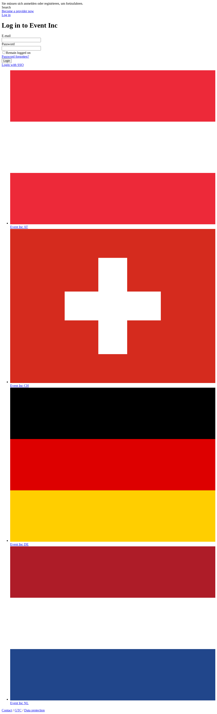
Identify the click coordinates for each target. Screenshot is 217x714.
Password (8, 44)
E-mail (6, 36)
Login (6, 60)
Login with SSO (13, 65)
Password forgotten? (15, 56)
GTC (18, 710)
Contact (7, 710)
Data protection (34, 710)
